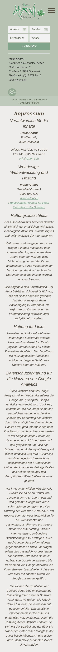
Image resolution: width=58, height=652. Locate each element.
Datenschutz (40, 100)
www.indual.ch (29, 198)
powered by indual (29, 103)
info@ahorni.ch (29, 158)
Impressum (25, 100)
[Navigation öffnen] (51, 10)
